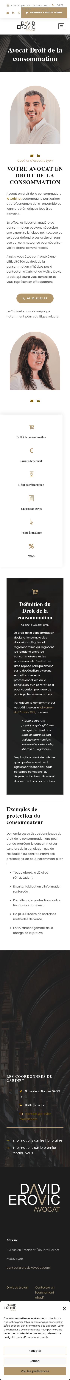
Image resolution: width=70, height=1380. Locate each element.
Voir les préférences (35, 1371)
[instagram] (19, 12)
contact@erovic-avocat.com (29, 5)
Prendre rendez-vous (46, 12)
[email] (8, 12)
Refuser (35, 1361)
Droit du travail (17, 1287)
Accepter (35, 1351)
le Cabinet (14, 199)
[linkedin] (13, 12)
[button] (64, 1308)
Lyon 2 (44, 9)
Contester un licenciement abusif (45, 1292)
